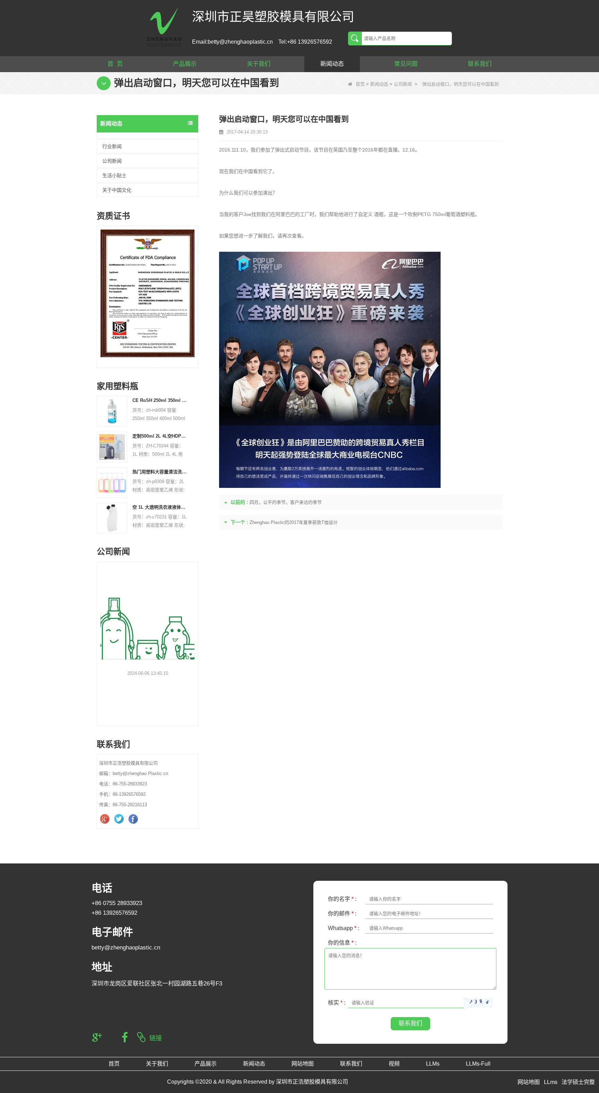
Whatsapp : (343, 928)
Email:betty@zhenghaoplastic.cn (232, 42)
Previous (99, 287)
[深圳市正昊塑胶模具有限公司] (164, 26)
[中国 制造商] (147, 135)
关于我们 (258, 64)
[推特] (120, 819)
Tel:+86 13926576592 (305, 42)
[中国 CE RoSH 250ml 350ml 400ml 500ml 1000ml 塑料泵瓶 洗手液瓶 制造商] (112, 411)
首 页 (115, 64)
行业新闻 (112, 146)
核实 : (336, 1003)
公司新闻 (403, 84)
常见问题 (406, 64)
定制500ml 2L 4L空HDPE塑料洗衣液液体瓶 (160, 436)
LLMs (433, 1064)
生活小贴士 (114, 175)
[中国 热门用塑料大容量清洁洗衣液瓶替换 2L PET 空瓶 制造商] (112, 482)
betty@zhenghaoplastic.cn (126, 947)
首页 (360, 84)
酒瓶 (379, 214)
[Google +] (105, 819)
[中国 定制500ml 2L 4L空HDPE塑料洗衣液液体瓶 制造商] (112, 446)
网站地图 (303, 1064)
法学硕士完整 (578, 1082)
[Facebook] (134, 819)
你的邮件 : (342, 913)
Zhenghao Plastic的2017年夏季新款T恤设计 (294, 522)
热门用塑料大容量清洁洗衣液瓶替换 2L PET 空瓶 (160, 471)
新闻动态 (332, 64)
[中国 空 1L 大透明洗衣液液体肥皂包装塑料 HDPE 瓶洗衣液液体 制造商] (112, 517)
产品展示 (185, 64)
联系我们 (480, 64)
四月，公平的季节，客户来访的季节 (286, 502)
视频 (394, 1064)
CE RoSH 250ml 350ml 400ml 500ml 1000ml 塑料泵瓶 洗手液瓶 (160, 400)
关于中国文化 (116, 190)
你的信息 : (342, 943)
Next (195, 287)
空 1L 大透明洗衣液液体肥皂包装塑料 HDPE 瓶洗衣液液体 (160, 507)
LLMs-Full (478, 1064)
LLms (550, 1082)
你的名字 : (342, 899)
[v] (147, 293)
